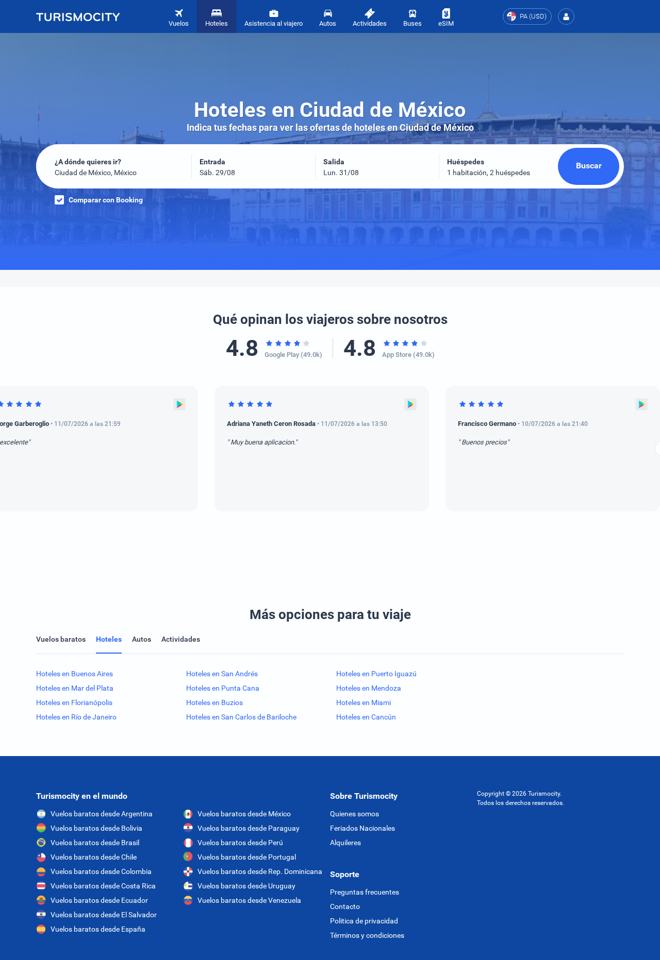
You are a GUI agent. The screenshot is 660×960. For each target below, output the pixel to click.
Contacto (345, 906)
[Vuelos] (78, 16)
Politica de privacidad (364, 921)
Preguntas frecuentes (364, 892)
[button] (566, 16)
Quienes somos (354, 814)
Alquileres (345, 842)
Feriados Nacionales (362, 828)
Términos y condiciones (367, 935)
